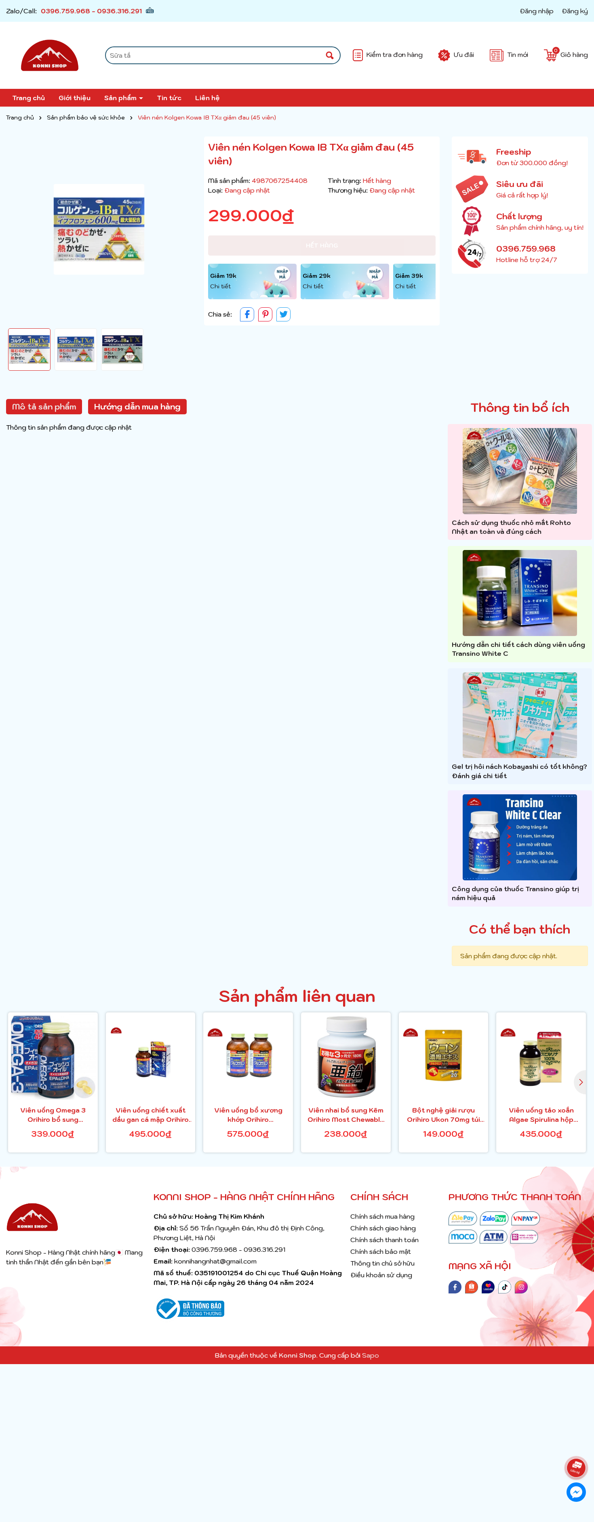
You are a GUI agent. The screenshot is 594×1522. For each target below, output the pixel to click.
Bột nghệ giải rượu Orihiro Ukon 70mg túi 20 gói (443, 1115)
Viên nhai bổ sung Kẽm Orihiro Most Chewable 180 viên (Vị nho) (346, 1115)
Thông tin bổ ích (519, 407)
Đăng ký (575, 11)
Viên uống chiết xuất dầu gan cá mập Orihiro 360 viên (150, 1115)
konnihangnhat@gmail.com (215, 1261)
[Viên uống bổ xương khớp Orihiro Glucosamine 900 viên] (248, 1057)
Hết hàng (322, 245)
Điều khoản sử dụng (381, 1275)
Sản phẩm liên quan (297, 995)
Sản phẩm (121, 98)
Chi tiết (220, 286)
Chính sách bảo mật (380, 1251)
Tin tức (169, 98)
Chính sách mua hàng (382, 1216)
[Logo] (49, 55)
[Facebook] (455, 1286)
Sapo (370, 1355)
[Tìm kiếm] (330, 55)
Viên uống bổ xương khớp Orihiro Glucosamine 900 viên (248, 1115)
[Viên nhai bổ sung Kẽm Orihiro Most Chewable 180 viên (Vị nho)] (346, 1057)
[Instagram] (521, 1286)
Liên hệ (207, 98)
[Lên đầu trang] (578, 1445)
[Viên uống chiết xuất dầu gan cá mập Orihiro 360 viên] (151, 1057)
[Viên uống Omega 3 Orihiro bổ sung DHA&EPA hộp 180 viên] (53, 1057)
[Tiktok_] (504, 1286)
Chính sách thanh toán (384, 1240)
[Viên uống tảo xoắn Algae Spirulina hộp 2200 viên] (541, 1057)
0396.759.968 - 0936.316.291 (91, 11)
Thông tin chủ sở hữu (382, 1263)
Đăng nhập (537, 11)
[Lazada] (488, 1286)
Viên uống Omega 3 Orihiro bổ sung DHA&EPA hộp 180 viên (53, 1115)
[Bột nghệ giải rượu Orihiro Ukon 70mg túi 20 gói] (444, 1057)
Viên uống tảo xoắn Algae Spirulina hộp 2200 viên (541, 1115)
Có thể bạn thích (519, 929)
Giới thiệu (75, 98)
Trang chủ (28, 98)
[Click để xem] (99, 229)
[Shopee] (471, 1286)
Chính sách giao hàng (383, 1228)
